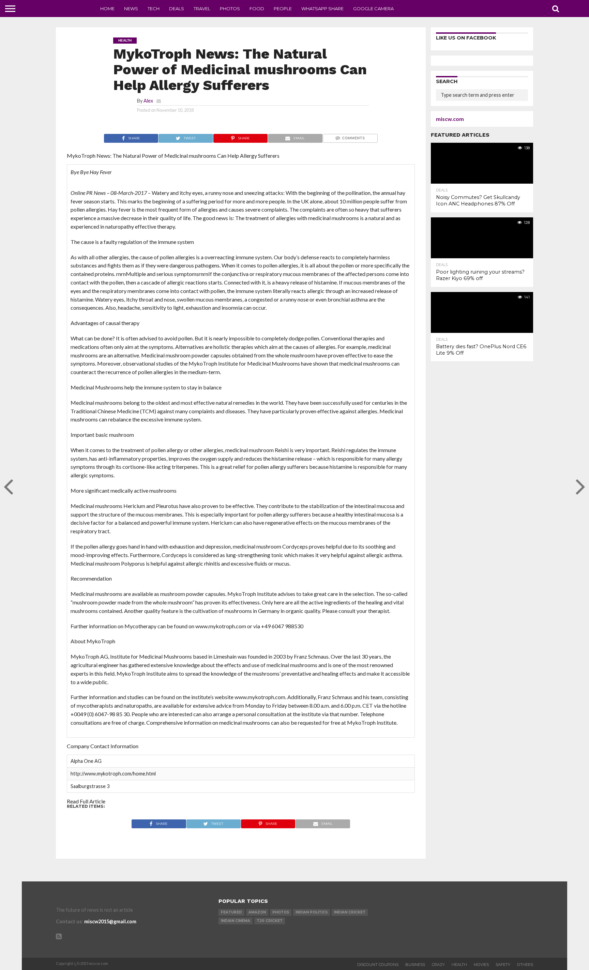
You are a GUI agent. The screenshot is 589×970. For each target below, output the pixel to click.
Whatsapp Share (322, 8)
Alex (148, 101)
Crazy (438, 964)
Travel (202, 8)
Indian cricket (349, 912)
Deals (176, 8)
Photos (230, 8)
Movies (481, 964)
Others (525, 964)
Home (107, 8)
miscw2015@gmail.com (110, 921)
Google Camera (373, 8)
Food (257, 8)
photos (280, 912)
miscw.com (450, 119)
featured (231, 912)
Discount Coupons (377, 964)
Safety (503, 964)
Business (415, 964)
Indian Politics (312, 912)
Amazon (257, 912)
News (131, 8)
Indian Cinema (235, 921)
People (283, 8)
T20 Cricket (270, 921)
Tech (154, 8)
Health (459, 964)
